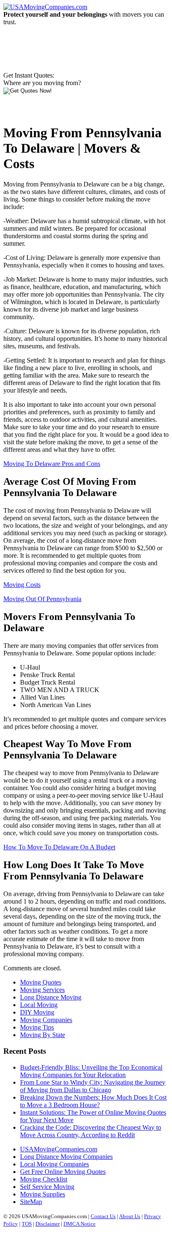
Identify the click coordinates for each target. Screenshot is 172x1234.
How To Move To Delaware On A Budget (59, 847)
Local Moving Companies (54, 1164)
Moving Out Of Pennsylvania (42, 598)
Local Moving (39, 1004)
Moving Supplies (42, 1194)
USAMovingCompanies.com (58, 1149)
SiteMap (31, 1201)
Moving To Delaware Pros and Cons (51, 463)
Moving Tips (37, 1027)
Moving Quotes (40, 982)
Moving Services (42, 989)
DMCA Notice (79, 1224)
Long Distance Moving (50, 997)
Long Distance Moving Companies (66, 1156)
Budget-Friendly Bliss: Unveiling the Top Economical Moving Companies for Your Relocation (91, 1071)
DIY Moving (37, 1012)
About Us (129, 1216)
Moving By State (42, 1034)
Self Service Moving (47, 1186)
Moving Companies (46, 1019)
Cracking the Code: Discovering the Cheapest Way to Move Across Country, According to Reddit (90, 1131)
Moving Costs (21, 584)
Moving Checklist (43, 1179)
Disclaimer (47, 1224)
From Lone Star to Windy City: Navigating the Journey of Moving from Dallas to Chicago (92, 1086)
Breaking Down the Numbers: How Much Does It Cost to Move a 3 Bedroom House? (93, 1101)
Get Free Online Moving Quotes (63, 1171)
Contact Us (103, 1216)
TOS (27, 1224)
